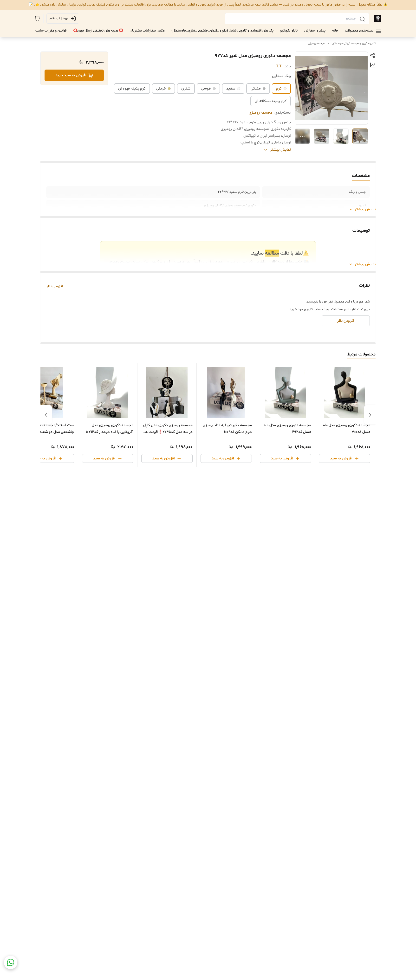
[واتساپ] (10, 962)
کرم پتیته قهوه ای (132, 88)
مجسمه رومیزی (316, 43)
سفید (230, 88)
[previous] (370, 415)
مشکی (256, 88)
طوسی (206, 88)
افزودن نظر (54, 286)
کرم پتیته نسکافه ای (270, 101)
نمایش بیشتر (365, 209)
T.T (279, 66)
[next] (46, 415)
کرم (279, 88)
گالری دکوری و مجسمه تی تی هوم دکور (354, 43)
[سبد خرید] (37, 18)
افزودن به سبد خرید (70, 75)
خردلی (161, 88)
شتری (185, 88)
